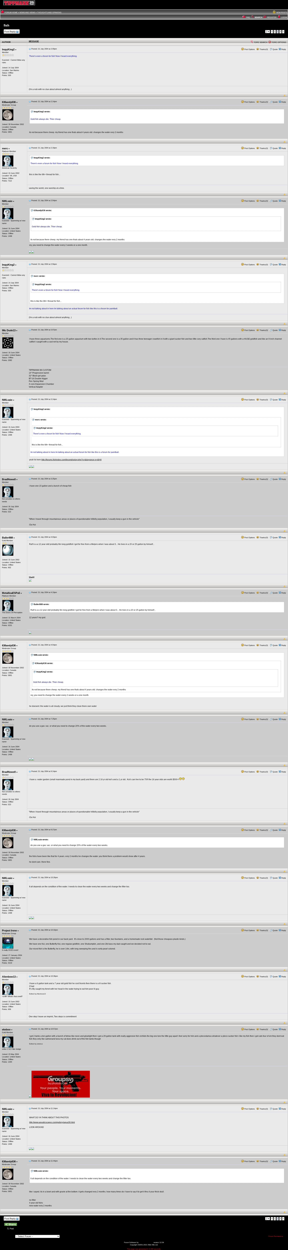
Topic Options (278, 42)
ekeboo (6, 1029)
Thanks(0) (263, 49)
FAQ (248, 17)
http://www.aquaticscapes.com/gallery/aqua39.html (52, 1122)
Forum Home (11, 12)
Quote (275, 49)
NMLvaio (7, 201)
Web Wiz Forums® (146, 1242)
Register (271, 17)
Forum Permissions (276, 1236)
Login (284, 17)
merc (5, 148)
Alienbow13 (9, 976)
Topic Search (260, 42)
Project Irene (10, 930)
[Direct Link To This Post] (30, 49)
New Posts (281, 12)
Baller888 (8, 537)
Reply (283, 49)
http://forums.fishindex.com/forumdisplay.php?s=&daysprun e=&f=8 (71, 460)
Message (34, 41)
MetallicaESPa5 (11, 593)
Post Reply (10, 31)
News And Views (27, 12)
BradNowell (9, 479)
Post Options (249, 49)
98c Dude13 (9, 330)
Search (258, 17)
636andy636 (9, 102)
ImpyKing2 (8, 49)
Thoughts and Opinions (49, 12)
